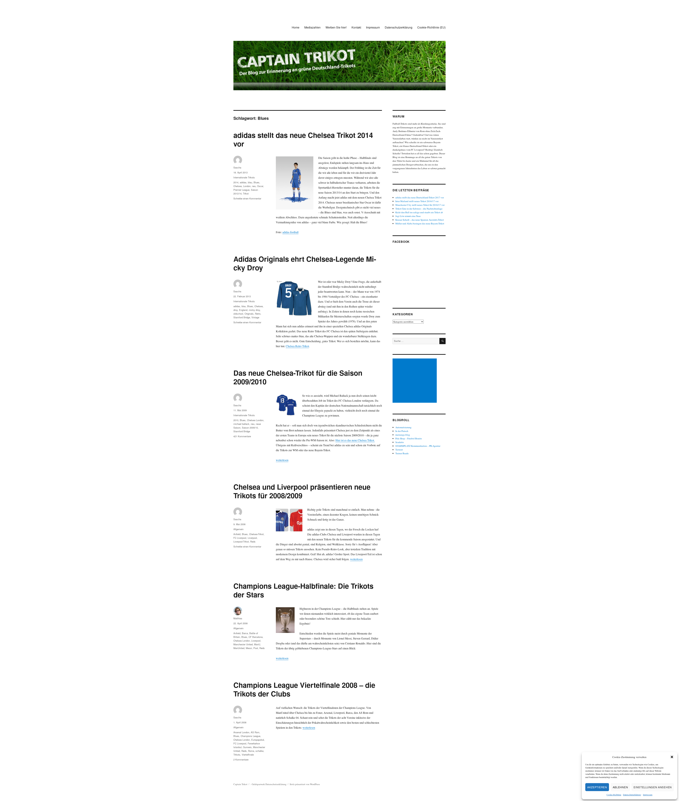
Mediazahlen (312, 27)
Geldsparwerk (258, 784)
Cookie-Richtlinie (614, 794)
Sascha (237, 167)
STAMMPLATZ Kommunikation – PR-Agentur (417, 445)
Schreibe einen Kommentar (247, 198)
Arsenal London (241, 732)
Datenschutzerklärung (632, 794)
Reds (253, 541)
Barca (245, 633)
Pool (255, 648)
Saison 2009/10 (250, 427)
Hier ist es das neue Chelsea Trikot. (355, 440)
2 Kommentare (240, 759)
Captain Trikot (240, 784)
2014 (235, 182)
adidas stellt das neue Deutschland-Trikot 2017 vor (419, 197)
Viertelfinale (248, 754)
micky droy (254, 310)
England (243, 310)
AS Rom (255, 732)
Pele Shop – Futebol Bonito (408, 438)
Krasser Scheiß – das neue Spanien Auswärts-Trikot (419, 219)
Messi (249, 648)
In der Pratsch (401, 431)
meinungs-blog (402, 434)
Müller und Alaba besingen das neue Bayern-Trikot (419, 223)
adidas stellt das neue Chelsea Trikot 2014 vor (303, 139)
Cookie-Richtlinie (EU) (431, 27)
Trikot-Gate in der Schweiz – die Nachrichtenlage (418, 208)
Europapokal (257, 739)
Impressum (647, 794)
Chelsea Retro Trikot (297, 346)
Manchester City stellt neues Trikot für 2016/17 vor (420, 204)
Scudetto (399, 442)
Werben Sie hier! (336, 27)
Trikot (246, 193)
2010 (235, 420)
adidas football (290, 232)
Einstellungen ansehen (653, 787)
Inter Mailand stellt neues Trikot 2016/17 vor (417, 201)
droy (235, 310)
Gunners (247, 747)
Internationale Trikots (244, 177)
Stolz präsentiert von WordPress (305, 784)
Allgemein (238, 529)
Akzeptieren (597, 787)
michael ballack (241, 424)
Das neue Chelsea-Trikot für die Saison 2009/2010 (297, 377)
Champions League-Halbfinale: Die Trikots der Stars (303, 590)
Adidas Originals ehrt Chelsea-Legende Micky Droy (304, 263)
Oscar (260, 186)
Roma (251, 751)
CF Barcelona (256, 637)
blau (250, 182)
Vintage (255, 317)
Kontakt (356, 27)
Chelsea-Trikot (256, 534)
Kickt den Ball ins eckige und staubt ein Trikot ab (419, 212)
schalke (259, 751)
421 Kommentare (242, 436)
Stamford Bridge (241, 317)
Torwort (399, 449)
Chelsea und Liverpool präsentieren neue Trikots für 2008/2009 (301, 491)
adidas (243, 182)
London (247, 186)
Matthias (237, 618)
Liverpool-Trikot (241, 541)
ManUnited (238, 648)
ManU (257, 644)
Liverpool (252, 537)
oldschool (238, 313)
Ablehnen (620, 787)
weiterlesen (282, 460)
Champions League (250, 736)
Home (295, 27)
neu (254, 186)
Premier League (241, 189)
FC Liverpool (239, 537)
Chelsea (237, 186)
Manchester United (243, 644)
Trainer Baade (402, 453)
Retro (257, 313)
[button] (672, 757)
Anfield (236, 534)
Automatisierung (403, 427)
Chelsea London (255, 420)
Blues (256, 182)
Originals (249, 313)
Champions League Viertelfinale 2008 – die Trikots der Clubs (304, 689)
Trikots (236, 754)
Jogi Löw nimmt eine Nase (408, 216)
